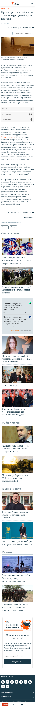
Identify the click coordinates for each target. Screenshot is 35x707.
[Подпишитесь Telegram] (21, 682)
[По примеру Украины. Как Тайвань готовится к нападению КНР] (17, 464)
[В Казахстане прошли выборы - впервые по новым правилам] (17, 530)
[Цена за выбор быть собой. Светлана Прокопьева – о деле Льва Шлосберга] (17, 345)
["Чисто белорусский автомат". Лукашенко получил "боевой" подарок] (17, 276)
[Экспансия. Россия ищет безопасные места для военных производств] (17, 398)
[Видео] (22, 704)
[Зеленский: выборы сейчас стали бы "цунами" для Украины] (17, 501)
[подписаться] (7, 686)
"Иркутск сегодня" (8, 137)
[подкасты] (14, 704)
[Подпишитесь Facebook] (7, 682)
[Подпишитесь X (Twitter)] (12, 682)
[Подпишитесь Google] (3, 682)
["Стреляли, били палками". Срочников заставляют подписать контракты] (17, 593)
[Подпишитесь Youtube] (16, 682)
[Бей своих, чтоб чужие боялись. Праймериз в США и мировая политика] (17, 246)
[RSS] (30, 682)
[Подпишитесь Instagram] (25, 682)
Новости (5, 8)
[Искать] (30, 704)
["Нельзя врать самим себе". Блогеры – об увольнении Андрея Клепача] (17, 434)
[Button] (12, 28)
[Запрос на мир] (17, 374)
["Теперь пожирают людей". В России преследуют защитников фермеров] (17, 564)
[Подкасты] (3, 686)
